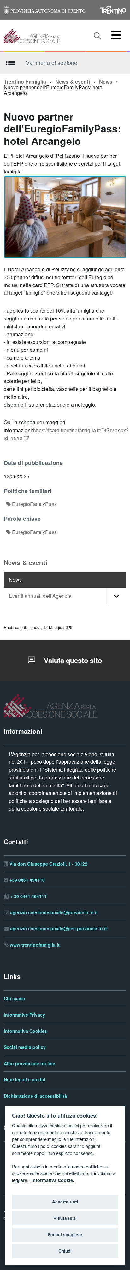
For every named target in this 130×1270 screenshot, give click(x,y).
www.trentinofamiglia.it (35, 945)
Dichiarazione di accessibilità (35, 1096)
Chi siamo (14, 998)
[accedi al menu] (116, 35)
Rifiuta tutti (65, 1218)
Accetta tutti (65, 1202)
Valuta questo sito (72, 660)
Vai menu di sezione (51, 62)
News (106, 81)
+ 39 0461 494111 (28, 896)
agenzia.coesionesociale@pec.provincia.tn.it (58, 928)
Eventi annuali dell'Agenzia (40, 596)
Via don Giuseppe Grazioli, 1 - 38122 (48, 864)
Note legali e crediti (24, 1079)
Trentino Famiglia (25, 81)
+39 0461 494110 (27, 880)
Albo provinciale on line (29, 1063)
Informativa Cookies (25, 1031)
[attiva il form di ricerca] (97, 35)
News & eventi (72, 81)
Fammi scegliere (65, 1235)
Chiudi (65, 1251)
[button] (116, 596)
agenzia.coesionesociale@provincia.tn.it (54, 912)
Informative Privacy (24, 1015)
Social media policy (25, 1047)
